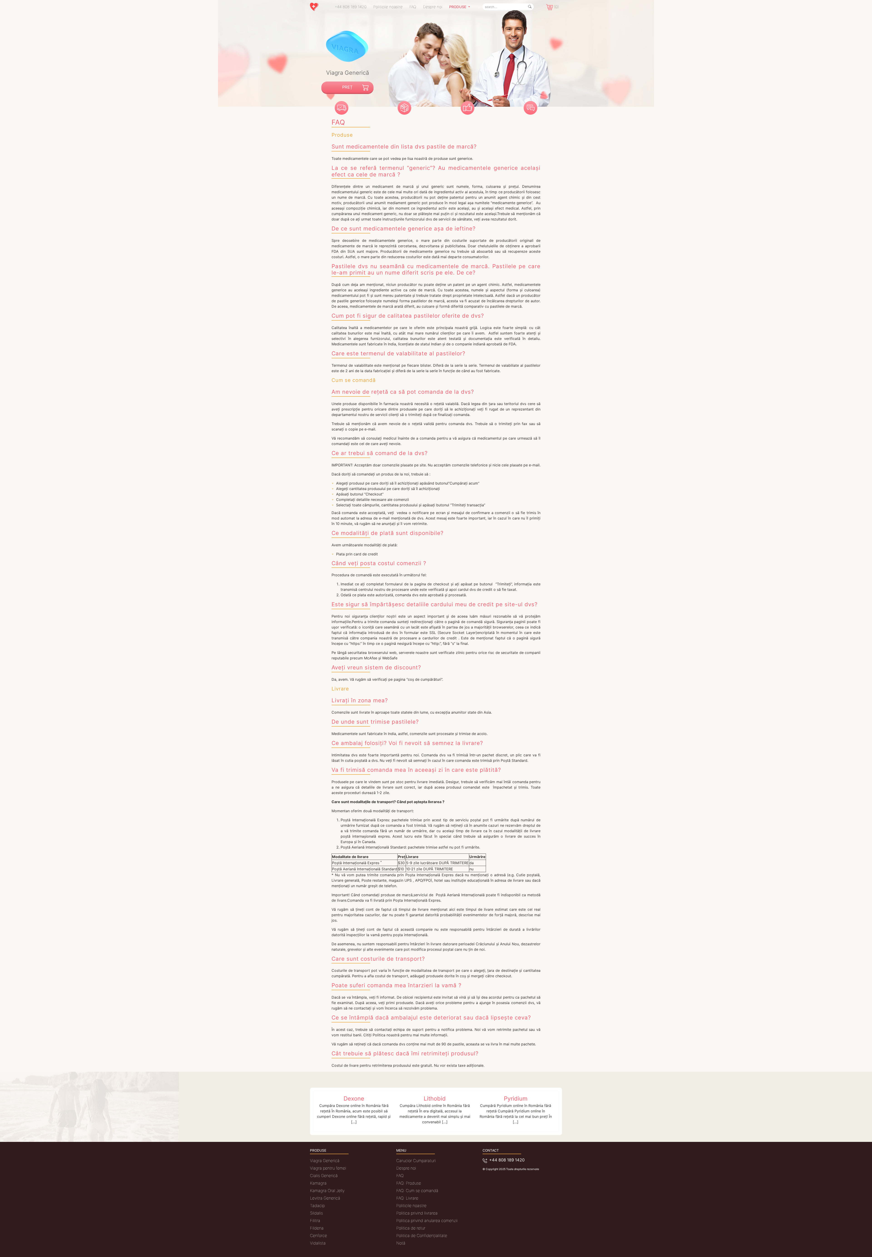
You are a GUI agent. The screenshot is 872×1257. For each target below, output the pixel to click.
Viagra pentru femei (328, 1168)
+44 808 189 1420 (351, 7)
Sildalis (316, 1213)
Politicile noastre (388, 7)
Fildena (317, 1228)
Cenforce (318, 1235)
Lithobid (435, 1098)
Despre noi (432, 7)
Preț (347, 87)
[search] (529, 6)
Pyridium (516, 1098)
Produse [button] (458, 7)
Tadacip (317, 1205)
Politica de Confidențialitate (421, 1235)
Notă (400, 1243)
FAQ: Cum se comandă (417, 1190)
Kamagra (318, 1183)
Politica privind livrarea (417, 1213)
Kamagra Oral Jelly (327, 1190)
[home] (316, 7)
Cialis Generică (324, 1175)
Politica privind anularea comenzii (427, 1220)
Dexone (354, 1098)
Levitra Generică (325, 1198)
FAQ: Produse (408, 1183)
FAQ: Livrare (407, 1198)
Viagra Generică (324, 1160)
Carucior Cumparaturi (416, 1160)
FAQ (412, 7)
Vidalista (318, 1243)
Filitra (315, 1220)
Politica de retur (410, 1228)
